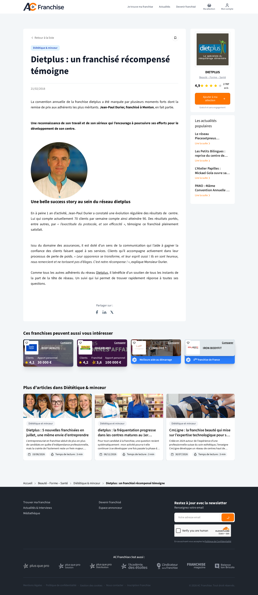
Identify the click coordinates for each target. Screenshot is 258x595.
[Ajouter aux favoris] (26, 342)
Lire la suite (201, 143)
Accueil (27, 483)
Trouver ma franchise (36, 502)
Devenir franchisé (110, 502)
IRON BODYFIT (212, 348)
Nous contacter (114, 585)
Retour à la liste (44, 38)
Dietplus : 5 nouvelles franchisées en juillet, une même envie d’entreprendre (57, 433)
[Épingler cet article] (175, 38)
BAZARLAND (103, 348)
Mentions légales (32, 585)
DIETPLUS (212, 72)
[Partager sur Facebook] (97, 312)
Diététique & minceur (45, 48)
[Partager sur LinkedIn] (104, 312)
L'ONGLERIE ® (157, 348)
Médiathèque (31, 513)
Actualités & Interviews (37, 508)
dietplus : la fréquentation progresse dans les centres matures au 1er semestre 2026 (127, 435)
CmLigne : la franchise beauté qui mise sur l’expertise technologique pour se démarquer (199, 435)
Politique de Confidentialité (218, 541)
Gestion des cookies (91, 585)
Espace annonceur (110, 508)
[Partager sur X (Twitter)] (112, 312)
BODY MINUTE (50, 348)
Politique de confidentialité (61, 585)
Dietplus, (102, 272)
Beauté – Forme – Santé (212, 77)
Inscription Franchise (139, 585)
